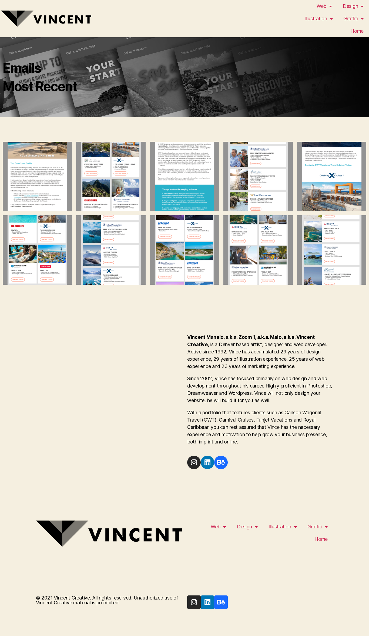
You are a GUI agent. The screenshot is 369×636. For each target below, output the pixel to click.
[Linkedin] (207, 462)
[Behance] (221, 462)
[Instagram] (194, 462)
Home (357, 31)
